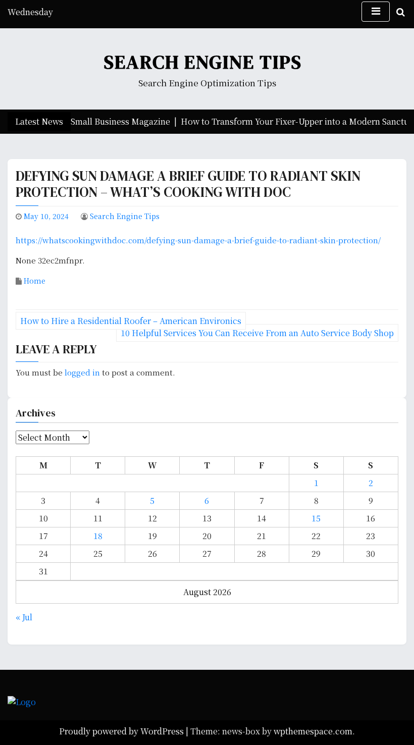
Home (34, 281)
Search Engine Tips (203, 62)
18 (97, 536)
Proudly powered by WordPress (122, 731)
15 (316, 518)
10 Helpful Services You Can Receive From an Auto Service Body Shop (257, 333)
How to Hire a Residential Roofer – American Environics (130, 321)
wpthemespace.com (313, 731)
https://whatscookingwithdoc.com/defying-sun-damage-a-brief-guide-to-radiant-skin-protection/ (198, 240)
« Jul (24, 617)
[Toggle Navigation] (375, 12)
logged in (82, 372)
